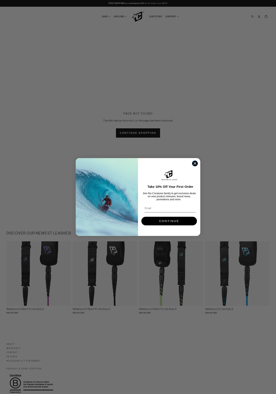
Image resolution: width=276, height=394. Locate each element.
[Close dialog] (195, 163)
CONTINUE (169, 221)
